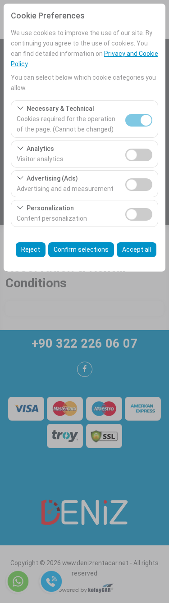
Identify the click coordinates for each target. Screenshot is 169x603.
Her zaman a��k (138, 120)
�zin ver (138, 155)
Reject (30, 249)
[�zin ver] (138, 153)
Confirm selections (81, 249)
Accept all (136, 249)
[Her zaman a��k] (138, 119)
